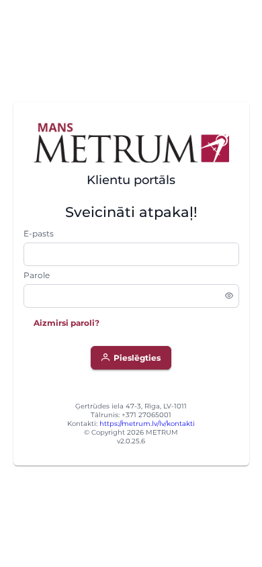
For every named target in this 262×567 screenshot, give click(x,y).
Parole (37, 275)
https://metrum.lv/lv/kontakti (147, 423)
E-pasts (39, 233)
